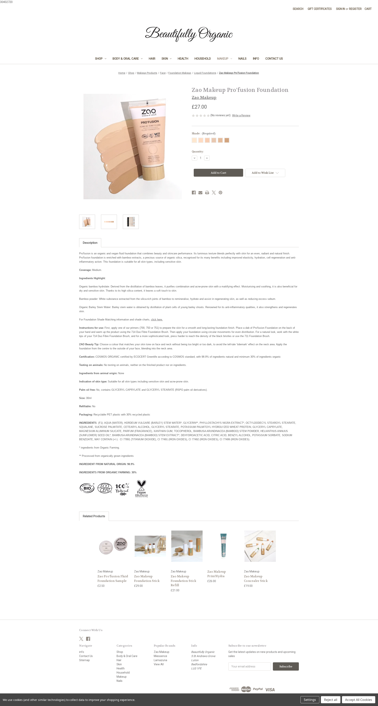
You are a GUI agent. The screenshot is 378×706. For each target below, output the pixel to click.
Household (203, 58)
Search (298, 8)
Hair (152, 58)
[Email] (200, 192)
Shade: (203, 133)
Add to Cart (224, 549)
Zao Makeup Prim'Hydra (216, 574)
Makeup (222, 58)
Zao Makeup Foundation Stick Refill (183, 580)
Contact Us (274, 58)
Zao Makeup (161, 651)
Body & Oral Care (126, 58)
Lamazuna (160, 660)
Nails (242, 58)
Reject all (330, 700)
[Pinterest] (220, 192)
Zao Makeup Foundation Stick (147, 578)
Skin (165, 58)
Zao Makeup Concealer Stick (256, 578)
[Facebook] (194, 192)
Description (90, 243)
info (256, 58)
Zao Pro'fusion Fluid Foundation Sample (112, 578)
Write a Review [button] (241, 115)
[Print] (207, 192)
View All (159, 664)
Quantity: (198, 151)
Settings (310, 700)
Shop (99, 58)
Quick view (111, 542)
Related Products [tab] (94, 516)
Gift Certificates (320, 8)
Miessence (160, 656)
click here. (157, 319)
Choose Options (114, 549)
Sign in (340, 8)
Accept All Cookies (358, 700)
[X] (214, 192)
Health (183, 58)
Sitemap (84, 660)
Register (355, 8)
